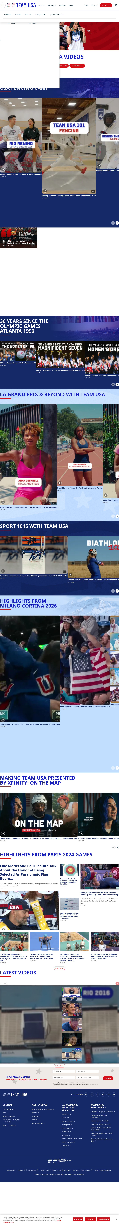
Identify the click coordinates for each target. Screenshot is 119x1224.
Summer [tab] (7, 14)
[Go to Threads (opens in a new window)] (114, 1094)
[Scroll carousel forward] (117, 223)
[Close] (116, 1219)
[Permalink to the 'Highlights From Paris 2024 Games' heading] (94, 854)
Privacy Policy (77, 1083)
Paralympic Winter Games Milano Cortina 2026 (102, 1134)
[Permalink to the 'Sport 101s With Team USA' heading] (70, 526)
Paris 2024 (62, 65)
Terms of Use (86, 1083)
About (66, 1118)
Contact (66, 1146)
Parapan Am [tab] (40, 14)
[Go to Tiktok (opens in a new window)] (103, 1094)
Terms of (93, 1084)
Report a (9, 1125)
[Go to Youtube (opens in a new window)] (108, 1094)
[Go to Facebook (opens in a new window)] (86, 1094)
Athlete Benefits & (72, 1139)
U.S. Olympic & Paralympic (13, 1121)
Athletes (62, 5)
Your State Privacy (82, 1170)
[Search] (116, 5)
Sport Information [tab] (56, 14)
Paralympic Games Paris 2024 (100, 1124)
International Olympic (103, 1112)
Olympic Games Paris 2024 (100, 1121)
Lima (12, 23)
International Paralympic (102, 1116)
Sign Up (108, 1078)
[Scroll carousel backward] (113, 223)
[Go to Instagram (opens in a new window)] (97, 1094)
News (71, 5)
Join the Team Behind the (43, 1109)
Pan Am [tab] (28, 14)
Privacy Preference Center (103, 1170)
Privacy (82, 1084)
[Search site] (117, 983)
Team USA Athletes (9, 1109)
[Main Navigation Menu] (3, 5)
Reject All (90, 1219)
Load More (59, 968)
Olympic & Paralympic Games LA (101, 1140)
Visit (86, 5)
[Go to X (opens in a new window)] (92, 1094)
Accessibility (11, 1170)
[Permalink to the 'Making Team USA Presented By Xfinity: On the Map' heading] (62, 782)
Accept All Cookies (103, 1219)
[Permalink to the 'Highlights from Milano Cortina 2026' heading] (58, 605)
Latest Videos (77, 65)
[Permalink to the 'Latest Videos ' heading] (39, 972)
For (66, 1135)
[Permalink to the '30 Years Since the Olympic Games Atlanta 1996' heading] (36, 330)
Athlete (9, 1116)
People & (68, 1121)
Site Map (67, 1170)
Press (67, 1128)
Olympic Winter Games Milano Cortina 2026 (101, 1129)
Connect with (38, 1123)
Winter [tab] (18, 14)
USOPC (68, 1142)
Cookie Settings (77, 1219)
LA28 (40, 5)
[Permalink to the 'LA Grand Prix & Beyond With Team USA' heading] (107, 394)
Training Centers (67, 1125)
